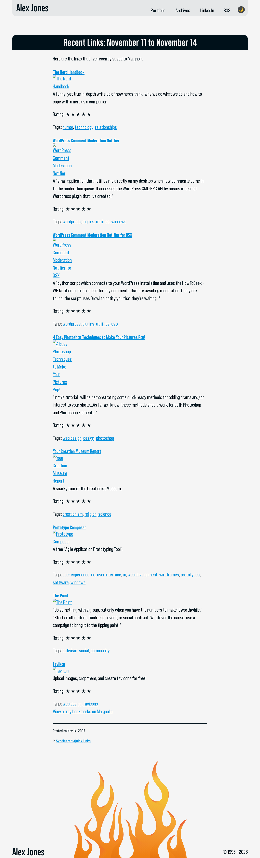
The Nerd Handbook (68, 72)
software (61, 582)
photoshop (105, 438)
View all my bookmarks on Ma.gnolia (83, 711)
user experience (76, 574)
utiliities (102, 221)
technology (84, 127)
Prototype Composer (69, 527)
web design (72, 438)
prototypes (190, 574)
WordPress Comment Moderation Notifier (86, 140)
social (84, 650)
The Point (60, 595)
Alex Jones (32, 7)
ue (93, 574)
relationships (106, 127)
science (104, 514)
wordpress (72, 221)
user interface (109, 574)
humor (68, 127)
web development (142, 574)
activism (70, 650)
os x (114, 324)
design (88, 438)
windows (118, 221)
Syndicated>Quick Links (73, 741)
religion (90, 514)
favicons (90, 704)
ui (124, 574)
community (100, 650)
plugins (88, 221)
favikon (59, 664)
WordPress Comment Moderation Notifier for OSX (92, 235)
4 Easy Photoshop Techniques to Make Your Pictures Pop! (99, 337)
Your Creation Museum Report (77, 451)
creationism (73, 514)
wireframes (169, 574)
